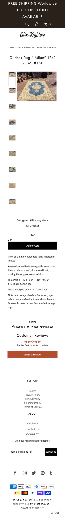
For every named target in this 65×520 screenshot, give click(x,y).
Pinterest (47, 326)
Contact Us (32, 429)
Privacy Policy (32, 394)
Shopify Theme (21, 504)
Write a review (32, 354)
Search (32, 390)
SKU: (32, 234)
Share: (32, 321)
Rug (19, 47)
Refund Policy (32, 398)
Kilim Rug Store (42, 500)
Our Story (32, 423)
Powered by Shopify (32, 508)
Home (11, 47)
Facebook (19, 326)
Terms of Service (33, 406)
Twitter (34, 326)
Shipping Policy (32, 402)
